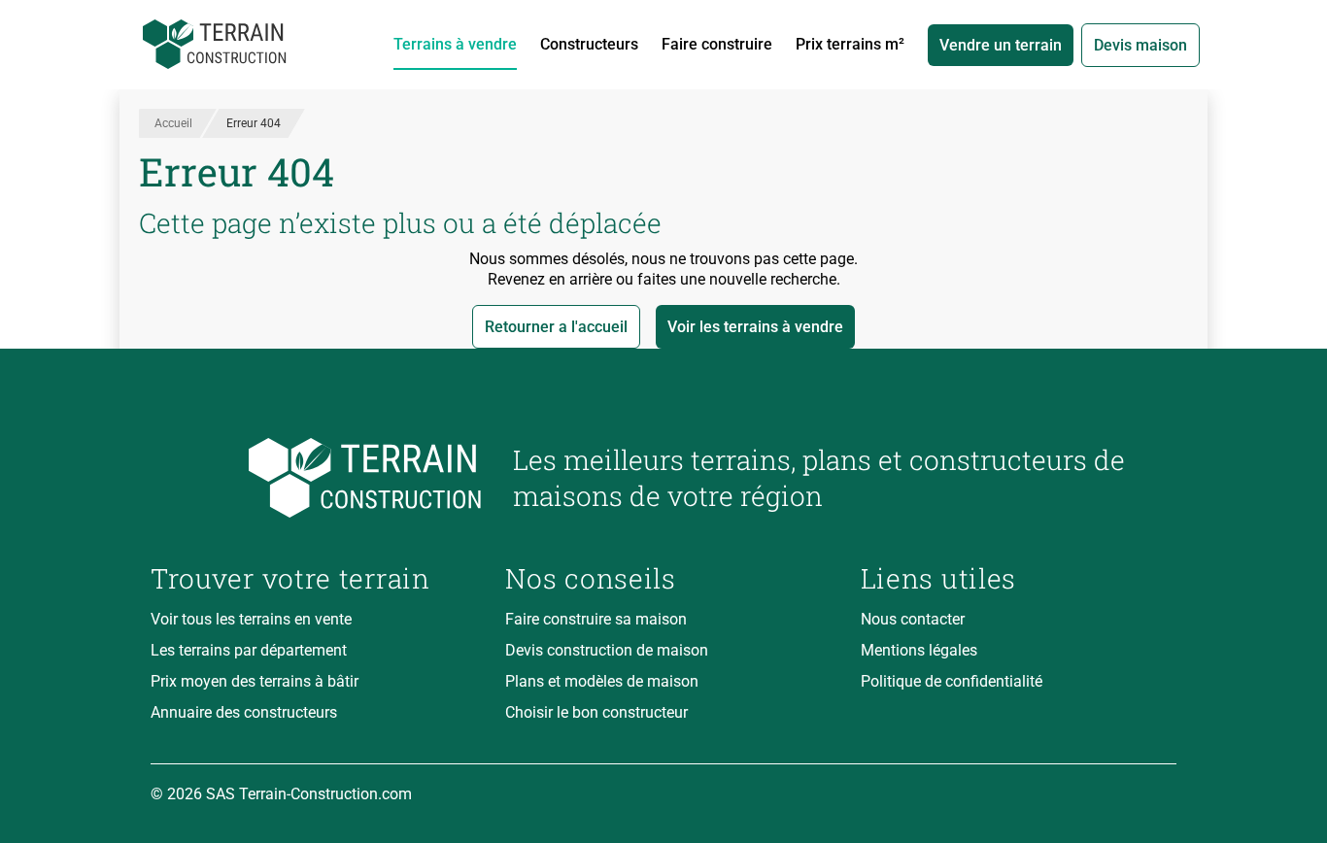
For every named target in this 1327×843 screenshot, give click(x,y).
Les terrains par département (249, 650)
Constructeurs (589, 44)
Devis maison (1140, 45)
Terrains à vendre (455, 44)
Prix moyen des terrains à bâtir (254, 681)
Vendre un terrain (1000, 45)
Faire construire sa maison (596, 619)
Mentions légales (919, 650)
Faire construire (717, 44)
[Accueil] (214, 44)
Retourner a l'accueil (556, 327)
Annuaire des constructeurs (244, 712)
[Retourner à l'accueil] (316, 478)
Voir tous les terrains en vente (251, 619)
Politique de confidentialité (951, 681)
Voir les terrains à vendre (755, 327)
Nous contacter (913, 619)
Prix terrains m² (850, 44)
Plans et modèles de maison (601, 681)
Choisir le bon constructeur (596, 712)
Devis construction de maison (606, 650)
